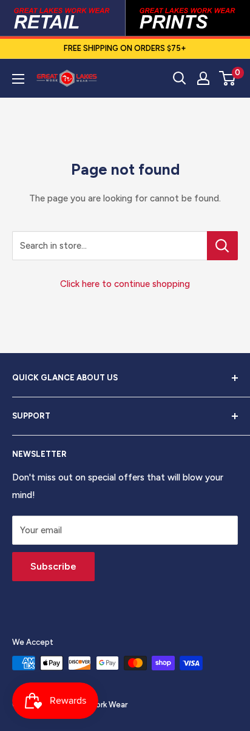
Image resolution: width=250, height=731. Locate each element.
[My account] (203, 78)
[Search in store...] (222, 245)
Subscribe (53, 566)
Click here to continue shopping (125, 283)
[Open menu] (18, 79)
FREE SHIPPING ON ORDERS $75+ (125, 48)
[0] (227, 78)
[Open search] (179, 78)
